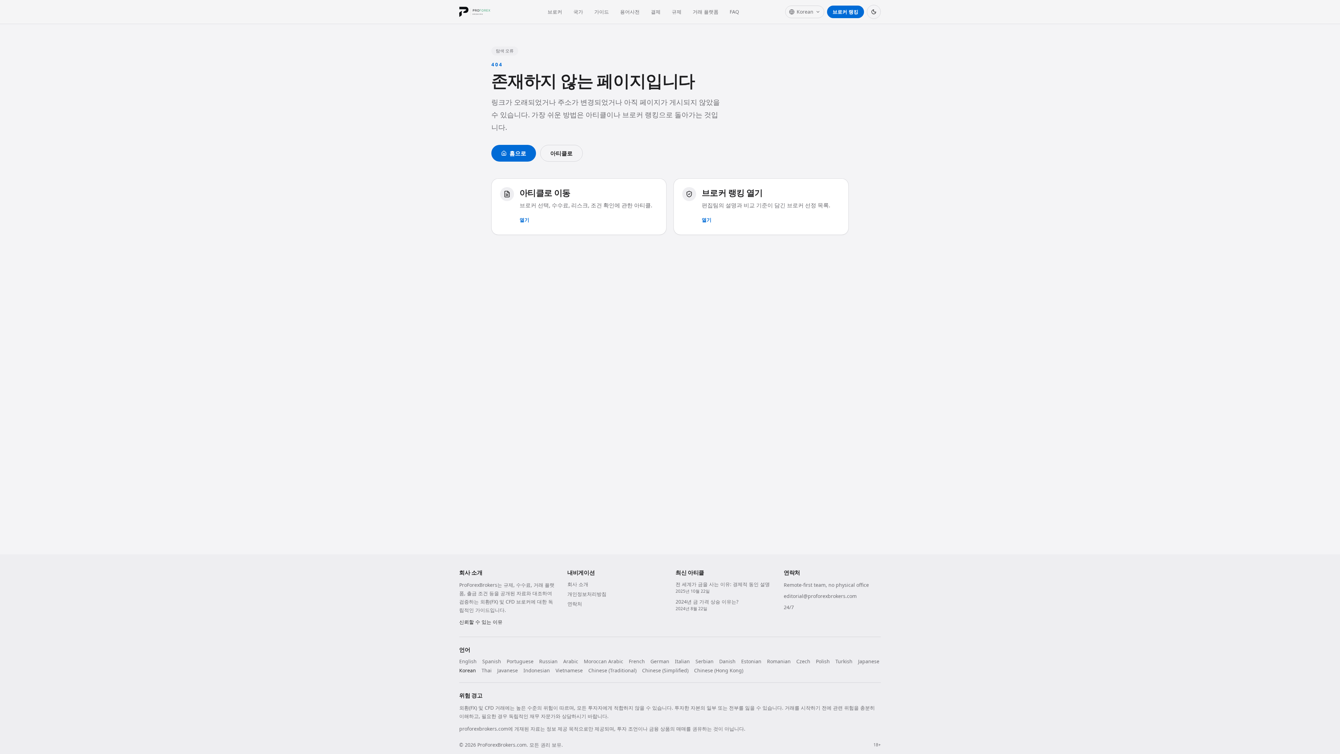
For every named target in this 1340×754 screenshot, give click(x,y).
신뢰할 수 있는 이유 (480, 622)
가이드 (601, 11)
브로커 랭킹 (845, 11)
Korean (467, 670)
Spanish (491, 661)
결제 (656, 11)
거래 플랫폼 (706, 11)
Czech (803, 661)
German (659, 661)
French (637, 661)
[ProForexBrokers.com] (480, 11)
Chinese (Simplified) (665, 670)
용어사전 (630, 11)
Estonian (751, 661)
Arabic (570, 661)
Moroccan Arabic (603, 661)
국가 (578, 11)
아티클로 (561, 153)
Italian (682, 661)
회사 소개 (577, 584)
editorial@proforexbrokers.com (820, 596)
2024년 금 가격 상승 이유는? (707, 601)
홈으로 (517, 153)
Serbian (704, 661)
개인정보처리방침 (586, 594)
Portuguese (520, 661)
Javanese (507, 670)
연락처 (574, 603)
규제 (677, 11)
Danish (727, 661)
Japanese (868, 661)
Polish (823, 661)
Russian (548, 661)
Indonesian (536, 670)
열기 (524, 219)
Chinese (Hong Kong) (718, 670)
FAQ (734, 11)
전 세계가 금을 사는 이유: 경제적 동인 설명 (723, 584)
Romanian (779, 661)
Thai (487, 670)
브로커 (555, 11)
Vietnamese (569, 670)
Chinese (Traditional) (612, 670)
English (468, 661)
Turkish (844, 661)
